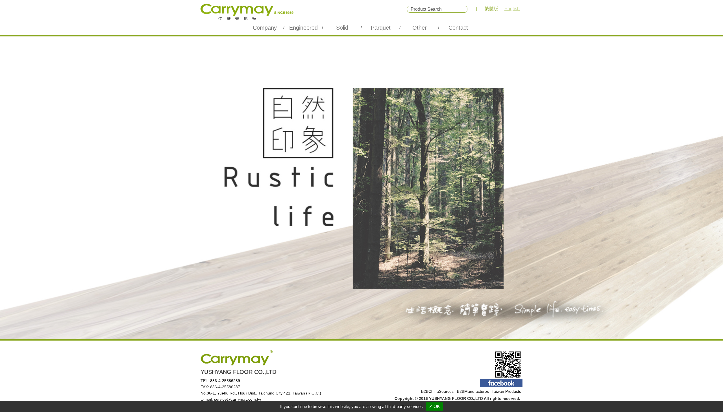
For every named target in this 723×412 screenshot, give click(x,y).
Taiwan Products (506, 391)
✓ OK (434, 406)
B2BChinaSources (437, 391)
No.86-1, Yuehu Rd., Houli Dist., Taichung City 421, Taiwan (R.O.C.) (261, 393)
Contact (458, 28)
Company (265, 28)
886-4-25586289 (225, 380)
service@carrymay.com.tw (237, 399)
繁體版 (491, 8)
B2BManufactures (473, 391)
